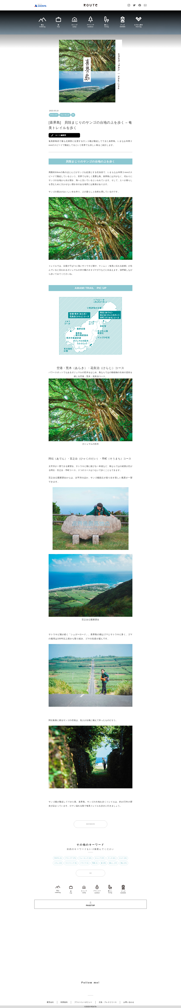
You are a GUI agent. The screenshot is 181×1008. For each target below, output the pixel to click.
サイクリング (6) (71, 863)
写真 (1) (95, 863)
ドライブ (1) (84, 863)
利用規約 (64, 962)
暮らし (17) (113, 863)
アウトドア (54, 115)
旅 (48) (103, 863)
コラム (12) (58, 863)
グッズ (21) (111, 858)
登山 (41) (124, 863)
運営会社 (50, 962)
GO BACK (90, 824)
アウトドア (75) (70, 858)
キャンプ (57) (99, 858)
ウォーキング (65, 115)
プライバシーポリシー (83, 962)
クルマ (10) (123, 858)
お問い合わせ (128, 962)
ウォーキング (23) (85, 858)
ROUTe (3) (58, 858)
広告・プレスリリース (108, 962)
